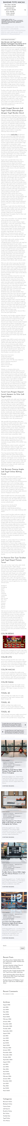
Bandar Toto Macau (14, 2)
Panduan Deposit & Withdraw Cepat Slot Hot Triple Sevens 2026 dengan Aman (13, 981)
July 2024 (5, 1064)
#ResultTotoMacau (8, 763)
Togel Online (10, 13)
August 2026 (6, 1004)
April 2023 (6, 1088)
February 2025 (7, 1047)
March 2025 (6, 1045)
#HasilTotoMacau (8, 762)
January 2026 (7, 1021)
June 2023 (6, 1083)
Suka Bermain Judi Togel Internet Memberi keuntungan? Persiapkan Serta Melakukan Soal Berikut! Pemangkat (13, 44)
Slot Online (10, 11)
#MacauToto (18, 762)
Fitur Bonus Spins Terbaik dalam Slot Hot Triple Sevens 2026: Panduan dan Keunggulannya (13, 961)
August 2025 (6, 1033)
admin (12, 819)
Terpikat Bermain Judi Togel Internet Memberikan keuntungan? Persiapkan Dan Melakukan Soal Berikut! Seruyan (14, 732)
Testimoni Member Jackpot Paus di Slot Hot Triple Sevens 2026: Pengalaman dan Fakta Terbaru (13, 967)
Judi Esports (10, 8)
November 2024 (7, 1055)
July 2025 (5, 1035)
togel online (14, 134)
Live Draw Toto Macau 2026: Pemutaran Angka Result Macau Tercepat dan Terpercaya (12, 923)
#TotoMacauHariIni (8, 766)
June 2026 (6, 1009)
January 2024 (6, 1078)
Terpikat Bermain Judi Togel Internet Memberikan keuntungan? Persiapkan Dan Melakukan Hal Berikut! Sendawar (12, 725)
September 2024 (7, 1059)
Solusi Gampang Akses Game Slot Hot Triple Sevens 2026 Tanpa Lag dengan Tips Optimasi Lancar (13, 976)
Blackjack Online (10, 6)
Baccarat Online (10, 4)
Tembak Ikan (6, 1116)
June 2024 (6, 1066)
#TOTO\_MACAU (7, 765)
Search (4, 945)
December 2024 (7, 1052)
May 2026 (6, 1012)
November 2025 (7, 1026)
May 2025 (6, 1040)
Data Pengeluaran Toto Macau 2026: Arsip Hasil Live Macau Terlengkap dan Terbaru (12, 822)
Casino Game (6, 1106)
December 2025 (7, 1024)
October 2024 (7, 1057)
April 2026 (6, 1014)
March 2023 (6, 1090)
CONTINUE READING (8, 786)
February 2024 (7, 1076)
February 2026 (7, 1019)
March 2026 (6, 1016)
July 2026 (5, 1007)
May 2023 (6, 1085)
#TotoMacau (16, 765)
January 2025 (6, 1050)
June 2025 (6, 1038)
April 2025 (6, 1043)
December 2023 (7, 1081)
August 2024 (6, 1062)
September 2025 (7, 1031)
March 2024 (6, 1074)
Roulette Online (10, 9)
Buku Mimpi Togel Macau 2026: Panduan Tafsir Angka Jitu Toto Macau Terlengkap (12, 771)
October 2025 (7, 1028)
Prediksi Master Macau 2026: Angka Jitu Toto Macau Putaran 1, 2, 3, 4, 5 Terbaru (14, 873)
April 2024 (6, 1071)
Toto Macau (10, 15)
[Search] (25, 10)
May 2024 (6, 1069)
